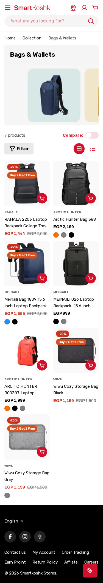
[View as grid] (79, 148)
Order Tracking (75, 552)
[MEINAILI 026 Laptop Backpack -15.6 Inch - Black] (56, 321)
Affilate (71, 562)
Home (10, 38)
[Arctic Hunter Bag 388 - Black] (71, 235)
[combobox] (51, 21)
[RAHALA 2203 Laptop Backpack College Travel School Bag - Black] (27, 183)
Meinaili (11, 292)
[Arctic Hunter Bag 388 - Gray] (63, 235)
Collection (32, 38)
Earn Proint (15, 562)
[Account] (84, 7)
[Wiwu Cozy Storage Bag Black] (76, 350)
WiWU (57, 379)
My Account (43, 552)
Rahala (11, 212)
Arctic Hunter (67, 212)
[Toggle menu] (7, 7)
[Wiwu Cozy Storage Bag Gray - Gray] (7, 495)
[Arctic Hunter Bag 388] (76, 183)
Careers (91, 562)
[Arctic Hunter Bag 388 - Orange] (56, 235)
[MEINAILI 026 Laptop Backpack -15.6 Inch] (76, 263)
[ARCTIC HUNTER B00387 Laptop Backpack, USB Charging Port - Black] (15, 408)
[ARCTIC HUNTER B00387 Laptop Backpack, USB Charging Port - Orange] (7, 408)
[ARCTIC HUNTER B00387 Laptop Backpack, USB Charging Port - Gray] (22, 408)
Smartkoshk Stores (38, 573)
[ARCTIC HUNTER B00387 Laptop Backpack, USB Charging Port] (27, 350)
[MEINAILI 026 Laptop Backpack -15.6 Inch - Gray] (63, 321)
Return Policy (45, 562)
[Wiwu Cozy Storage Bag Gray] (27, 437)
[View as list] (93, 148)
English (11, 521)
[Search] (91, 21)
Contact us (15, 552)
